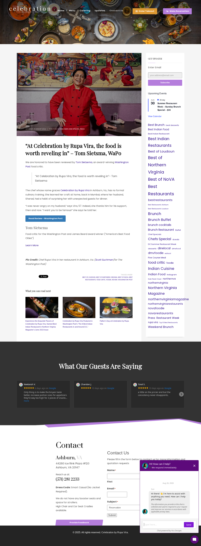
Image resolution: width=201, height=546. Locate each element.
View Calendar (155, 116)
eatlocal (168, 253)
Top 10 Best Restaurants (168, 322)
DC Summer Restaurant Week (162, 244)
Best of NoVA (123, 277)
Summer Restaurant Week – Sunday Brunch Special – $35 (169, 106)
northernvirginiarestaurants (165, 304)
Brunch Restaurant (161, 230)
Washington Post (125, 280)
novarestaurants (160, 313)
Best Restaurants (161, 190)
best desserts (172, 125)
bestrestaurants (160, 200)
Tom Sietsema (84, 162)
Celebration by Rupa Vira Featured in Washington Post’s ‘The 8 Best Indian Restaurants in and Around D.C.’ (78, 324)
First (109, 481)
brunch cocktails (159, 225)
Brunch (154, 213)
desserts (152, 248)
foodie (108, 280)
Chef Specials (154, 234)
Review (114, 280)
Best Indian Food (158, 129)
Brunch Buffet (159, 219)
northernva (169, 278)
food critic (101, 280)
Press (82, 129)
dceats (175, 239)
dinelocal (164, 248)
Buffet (178, 230)
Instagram (172, 274)
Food (61, 129)
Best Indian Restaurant (158, 133)
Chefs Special (159, 239)
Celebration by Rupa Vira (74, 190)
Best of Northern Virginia (106, 277)
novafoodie (156, 308)
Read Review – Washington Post (46, 218)
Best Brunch (156, 125)
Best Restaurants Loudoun (158, 209)
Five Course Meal (157, 257)
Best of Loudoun (88, 277)
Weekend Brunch (160, 327)
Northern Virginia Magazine (162, 290)
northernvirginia (158, 283)
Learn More (32, 245)
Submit (112, 515)
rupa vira (153, 322)
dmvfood (176, 248)
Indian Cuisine (161, 268)
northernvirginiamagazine (168, 299)
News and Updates (71, 129)
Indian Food (157, 274)
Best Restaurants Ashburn (158, 205)
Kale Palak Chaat (154, 279)
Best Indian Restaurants (160, 142)
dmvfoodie (155, 253)
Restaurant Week (167, 318)
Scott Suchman (104, 259)
